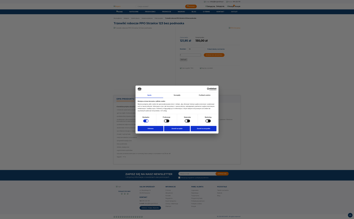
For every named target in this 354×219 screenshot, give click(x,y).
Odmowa (150, 128)
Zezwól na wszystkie (203, 128)
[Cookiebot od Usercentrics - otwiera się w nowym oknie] (208, 89)
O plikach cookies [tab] (204, 95)
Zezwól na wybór (177, 128)
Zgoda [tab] (149, 95)
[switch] (166, 120)
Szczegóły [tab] (177, 95)
